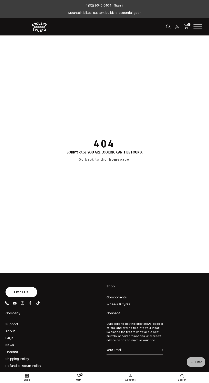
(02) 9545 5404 (99, 5)
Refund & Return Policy (23, 366)
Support (12, 324)
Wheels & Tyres (118, 304)
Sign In (119, 5)
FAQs (9, 338)
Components (117, 297)
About (10, 331)
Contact (12, 352)
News (10, 345)
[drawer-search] (168, 26)
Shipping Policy (17, 359)
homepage (119, 160)
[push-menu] (197, 27)
